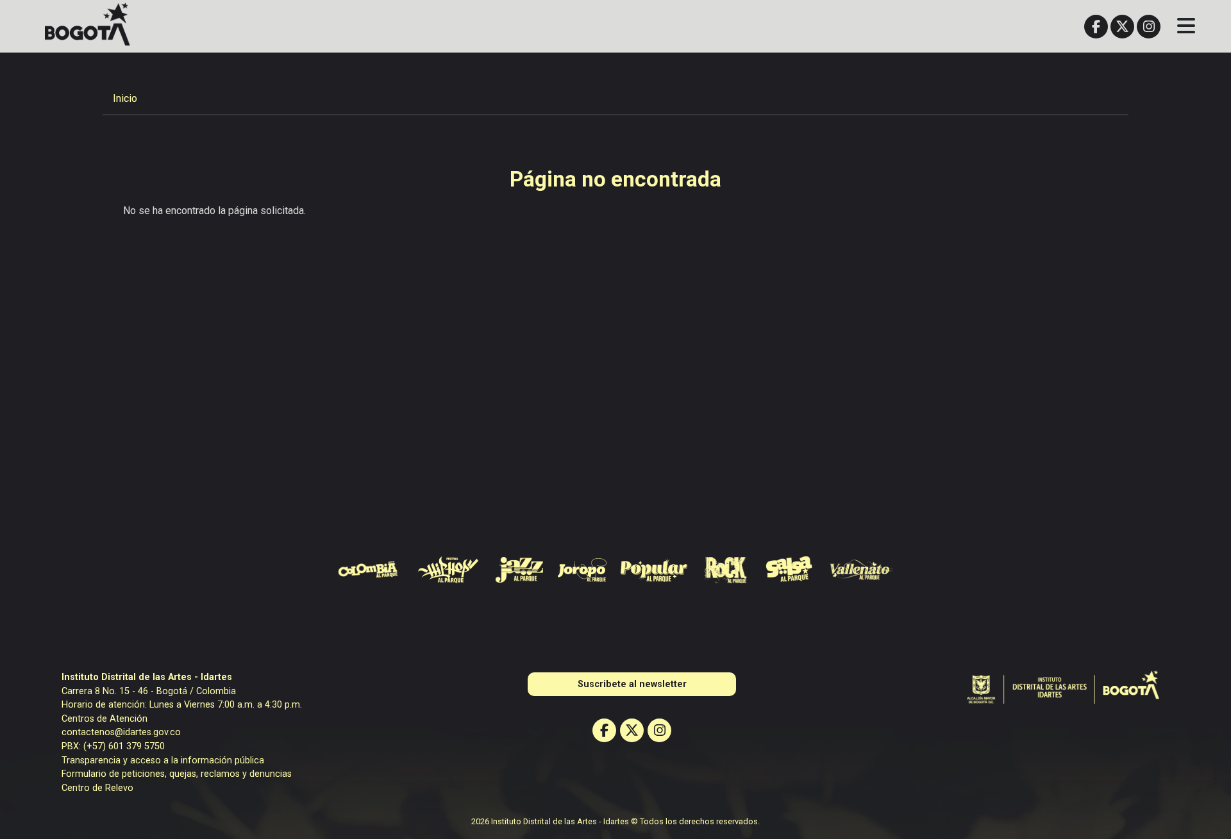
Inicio (125, 98)
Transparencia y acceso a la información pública (163, 760)
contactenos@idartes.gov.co (121, 732)
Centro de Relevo (97, 788)
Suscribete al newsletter (632, 684)
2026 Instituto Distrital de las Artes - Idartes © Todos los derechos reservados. (615, 821)
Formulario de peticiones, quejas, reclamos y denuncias (177, 773)
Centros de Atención (104, 718)
